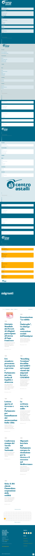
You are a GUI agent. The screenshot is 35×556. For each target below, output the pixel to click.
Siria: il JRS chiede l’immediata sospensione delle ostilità (10, 489)
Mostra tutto (30, 309)
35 (8, 515)
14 (26, 512)
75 (21, 518)
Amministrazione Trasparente (27, 543)
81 (6, 520)
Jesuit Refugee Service (5, 546)
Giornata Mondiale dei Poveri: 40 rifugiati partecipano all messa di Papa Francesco (10, 332)
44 (23, 515)
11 (21, 512)
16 (30, 512)
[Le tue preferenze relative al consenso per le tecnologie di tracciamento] (33, 554)
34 (6, 515)
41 (18, 515)
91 (23, 520)
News (6, 321)
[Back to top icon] (28, 554)
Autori (16, 309)
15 (28, 512)
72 (16, 518)
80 (30, 518)
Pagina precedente (18, 509)
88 (18, 520)
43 (21, 515)
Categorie (7, 309)
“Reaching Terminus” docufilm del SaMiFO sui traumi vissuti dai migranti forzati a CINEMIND (25, 368)
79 (28, 518)
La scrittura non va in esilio (24, 405)
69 (11, 518)
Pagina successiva (17, 522)
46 (26, 515)
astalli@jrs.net (6, 540)
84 (11, 520)
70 (13, 518)
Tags (12, 309)
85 (13, 520)
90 (21, 520)
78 (26, 518)
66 (6, 518)
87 (16, 520)
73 (18, 518)
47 (28, 515)
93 (26, 520)
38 (13, 515)
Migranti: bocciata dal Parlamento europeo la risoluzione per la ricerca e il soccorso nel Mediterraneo (26, 452)
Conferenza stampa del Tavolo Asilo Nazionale (10, 445)
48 (30, 515)
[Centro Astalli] (6, 5)
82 (8, 520)
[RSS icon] (31, 553)
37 (11, 515)
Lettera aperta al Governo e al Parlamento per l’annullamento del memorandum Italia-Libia (11, 412)
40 (16, 515)
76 (23, 518)
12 (23, 512)
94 (28, 520)
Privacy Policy (25, 538)
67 (8, 518)
